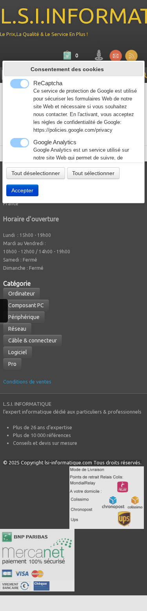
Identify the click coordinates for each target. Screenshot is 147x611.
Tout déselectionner (35, 173)
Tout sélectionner (93, 173)
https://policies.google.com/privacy (73, 130)
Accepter (22, 190)
